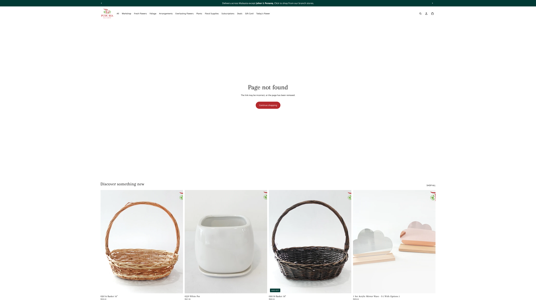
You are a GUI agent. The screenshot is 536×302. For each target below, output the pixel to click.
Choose (433, 289)
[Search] (420, 13)
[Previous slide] (101, 3)
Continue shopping (268, 105)
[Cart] (432, 13)
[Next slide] (432, 3)
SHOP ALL (431, 185)
